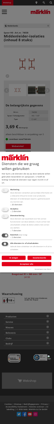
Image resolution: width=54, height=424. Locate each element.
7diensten (15, 230)
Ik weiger (13, 258)
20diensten (16, 204)
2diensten (15, 211)
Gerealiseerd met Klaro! (43, 269)
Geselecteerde (39, 258)
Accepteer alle (26, 264)
